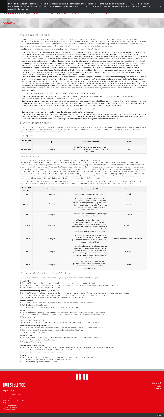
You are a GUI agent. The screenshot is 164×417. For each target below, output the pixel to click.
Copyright (156, 383)
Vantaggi (76, 14)
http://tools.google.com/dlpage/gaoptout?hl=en (114, 183)
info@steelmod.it (9, 409)
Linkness (158, 415)
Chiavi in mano (91, 14)
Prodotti (62, 14)
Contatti (107, 14)
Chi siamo (48, 14)
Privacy (157, 386)
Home (36, 14)
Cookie (157, 389)
